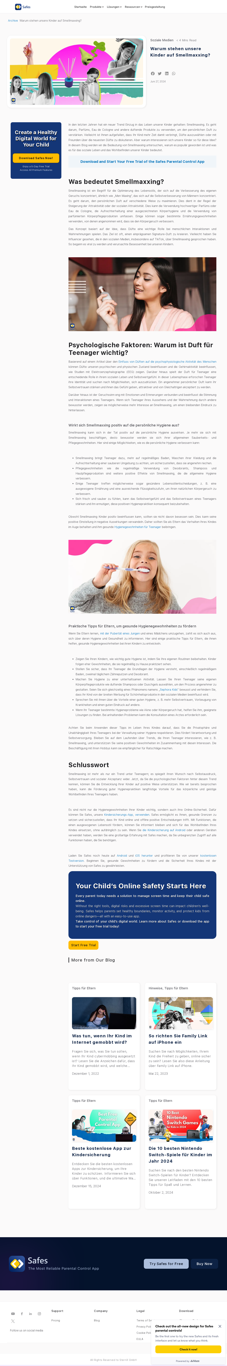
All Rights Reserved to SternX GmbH (113, 1360)
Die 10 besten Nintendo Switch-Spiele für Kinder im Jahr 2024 (180, 1155)
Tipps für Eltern (84, 988)
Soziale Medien (161, 40)
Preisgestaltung (155, 7)
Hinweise (155, 988)
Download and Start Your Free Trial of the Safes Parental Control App (142, 161)
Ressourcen (132, 7)
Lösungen (113, 7)
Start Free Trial (83, 945)
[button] (152, 73)
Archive (13, 20)
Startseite (80, 7)
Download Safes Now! (36, 158)
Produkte (95, 7)
